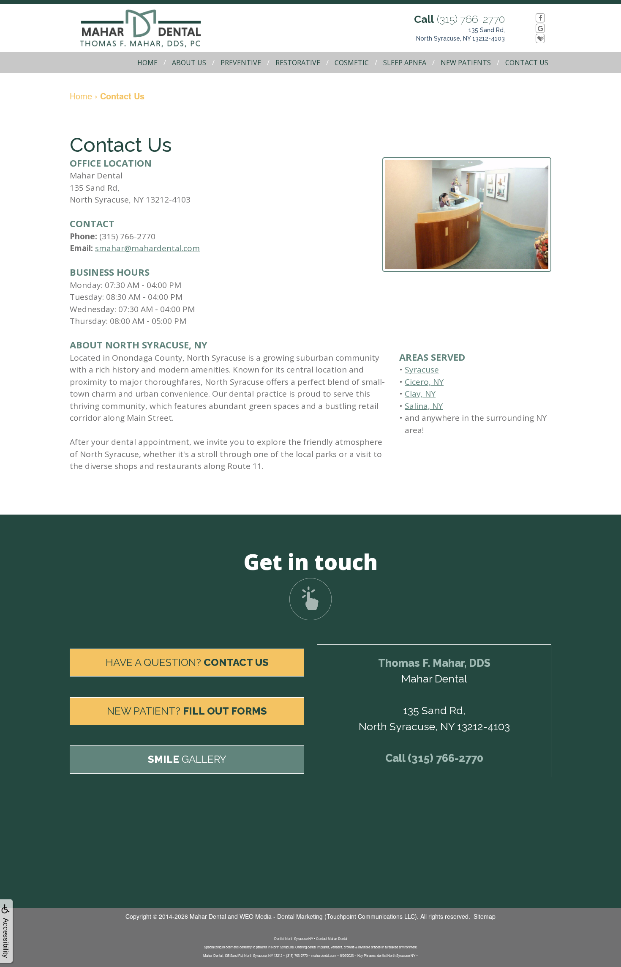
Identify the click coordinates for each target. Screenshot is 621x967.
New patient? (187, 711)
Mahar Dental (208, 916)
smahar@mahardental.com (147, 248)
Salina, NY (424, 405)
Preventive (241, 62)
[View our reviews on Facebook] (531, 18)
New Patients (466, 62)
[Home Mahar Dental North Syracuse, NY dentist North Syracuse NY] (150, 28)
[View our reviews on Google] (531, 28)
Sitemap (485, 916)
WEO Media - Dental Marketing (281, 916)
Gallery (187, 759)
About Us (189, 62)
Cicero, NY (424, 381)
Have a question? (187, 662)
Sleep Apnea (404, 62)
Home (147, 62)
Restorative (297, 62)
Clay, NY (420, 393)
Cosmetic (352, 62)
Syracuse (422, 369)
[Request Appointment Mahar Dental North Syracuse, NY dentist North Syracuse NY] (310, 599)
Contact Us (526, 62)
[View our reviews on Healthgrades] (531, 38)
